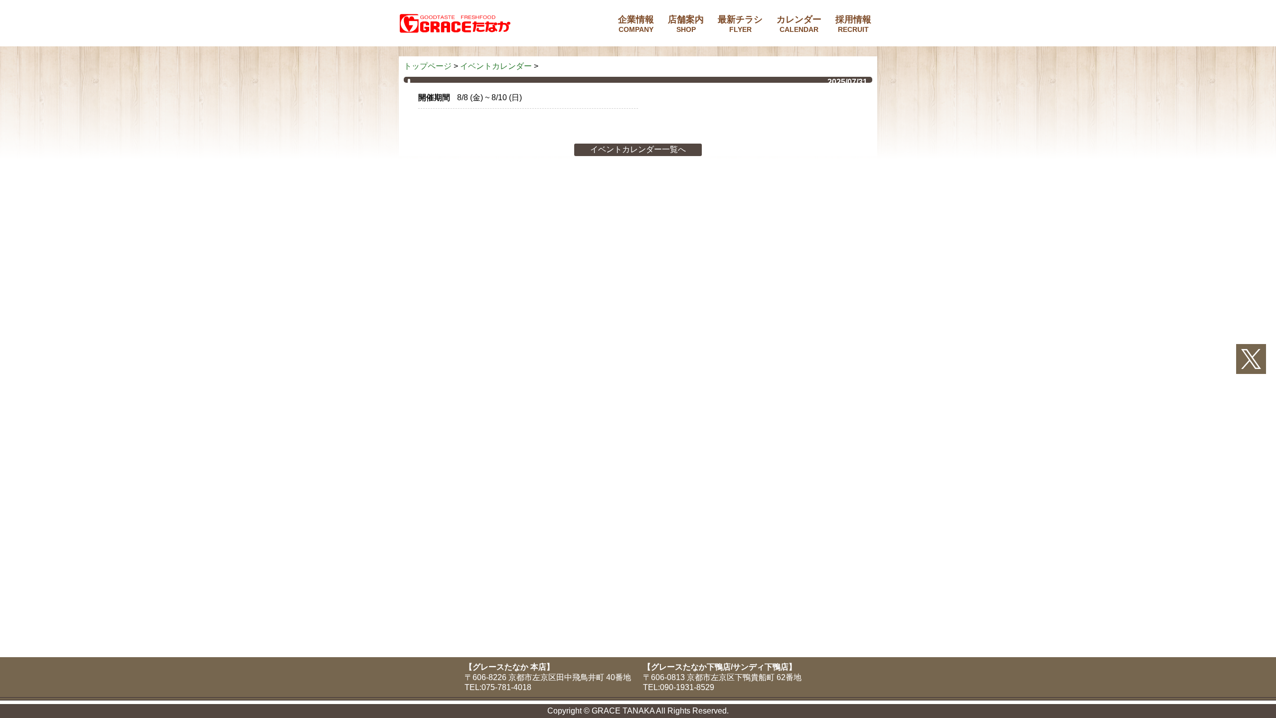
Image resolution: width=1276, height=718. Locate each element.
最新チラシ (740, 23)
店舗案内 (686, 23)
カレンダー (799, 23)
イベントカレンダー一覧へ (638, 149)
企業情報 (636, 23)
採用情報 (853, 23)
